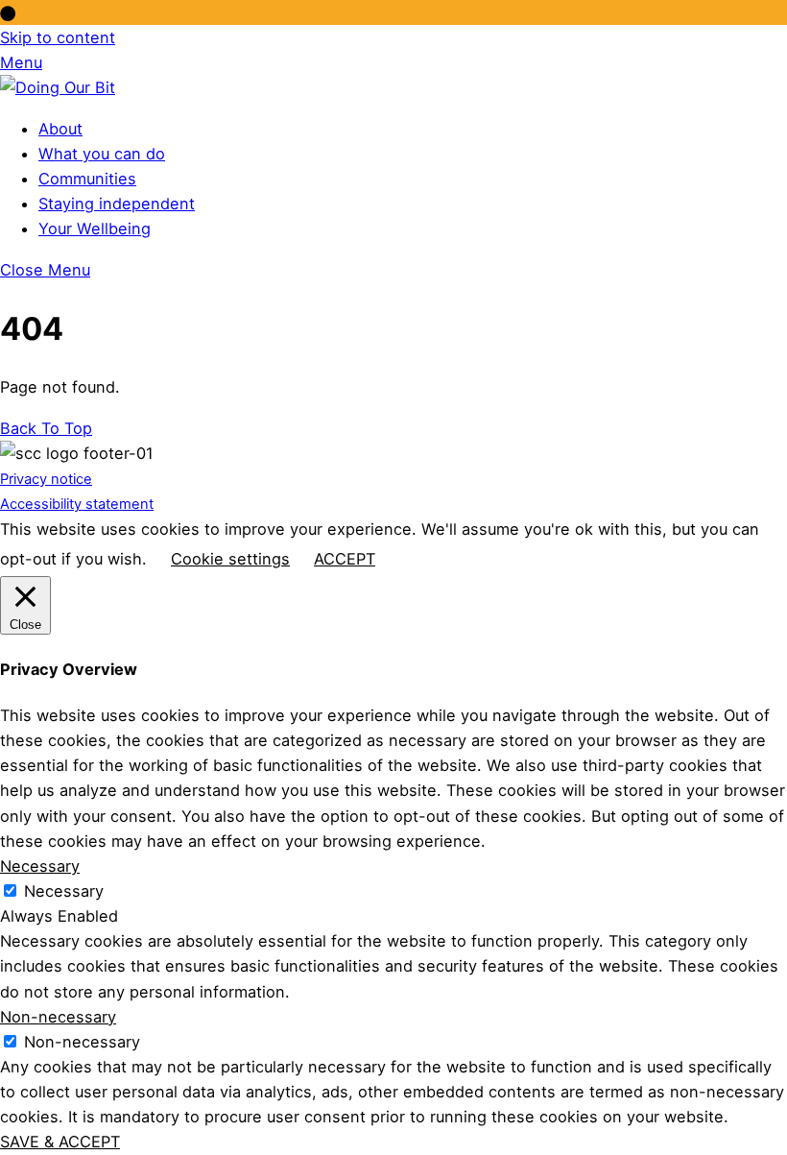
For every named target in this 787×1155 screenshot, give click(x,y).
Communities (87, 178)
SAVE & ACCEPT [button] (60, 1141)
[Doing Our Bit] (57, 87)
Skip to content (57, 37)
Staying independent (116, 203)
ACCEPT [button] (344, 558)
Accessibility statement (77, 504)
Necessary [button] (40, 866)
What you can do (101, 153)
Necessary (64, 891)
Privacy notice (46, 479)
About (60, 128)
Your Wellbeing (94, 228)
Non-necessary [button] (58, 1016)
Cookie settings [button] (230, 558)
